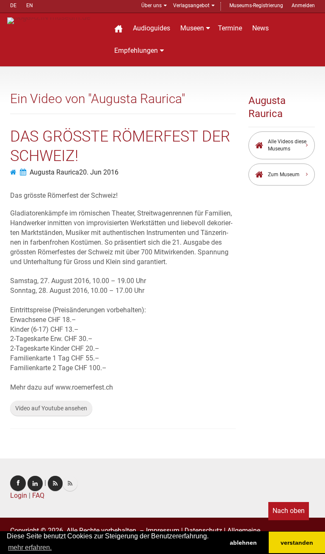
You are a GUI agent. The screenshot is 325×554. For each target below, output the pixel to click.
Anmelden (303, 5)
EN (29, 5)
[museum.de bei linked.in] (35, 483)
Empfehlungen (136, 50)
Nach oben (289, 511)
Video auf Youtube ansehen (51, 408)
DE (13, 5)
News (260, 28)
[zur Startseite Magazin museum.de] (55, 20)
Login (18, 495)
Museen (192, 28)
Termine (230, 28)
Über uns (151, 5)
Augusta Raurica (54, 172)
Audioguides (151, 28)
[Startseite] (118, 28)
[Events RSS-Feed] (55, 483)
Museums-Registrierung (256, 5)
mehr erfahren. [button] (30, 547)
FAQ (38, 495)
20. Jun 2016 (98, 172)
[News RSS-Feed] (70, 483)
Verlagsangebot (191, 5)
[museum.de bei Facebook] (18, 483)
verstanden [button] (297, 542)
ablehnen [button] (243, 542)
